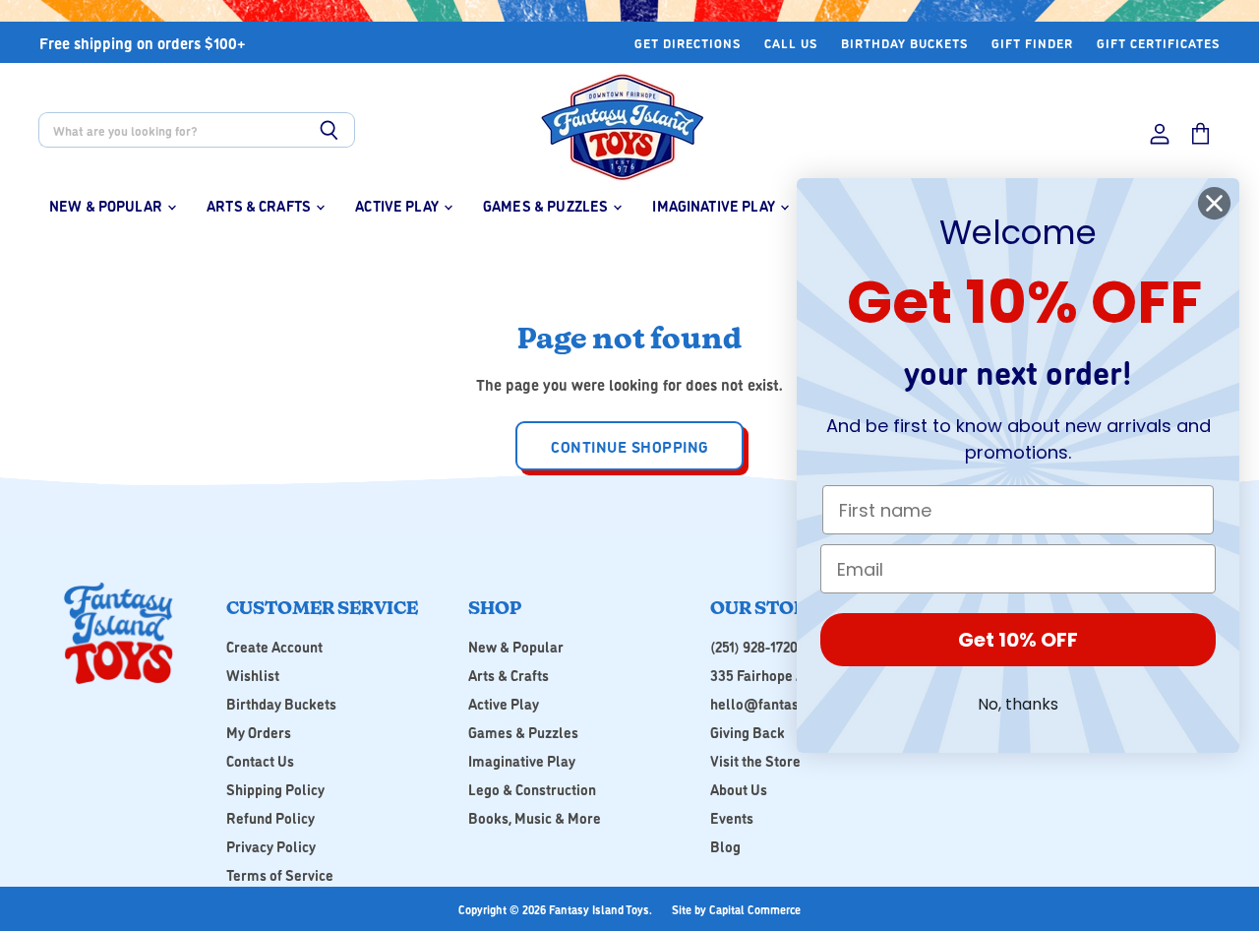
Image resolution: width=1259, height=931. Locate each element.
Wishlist (252, 674)
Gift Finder (1032, 42)
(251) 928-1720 (754, 646)
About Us (738, 788)
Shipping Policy (275, 788)
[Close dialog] (1214, 203)
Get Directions (687, 42)
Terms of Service (279, 874)
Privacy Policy (271, 846)
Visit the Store (755, 760)
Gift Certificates (1158, 42)
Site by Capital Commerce (736, 908)
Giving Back (747, 731)
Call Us (790, 42)
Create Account (274, 646)
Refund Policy (270, 817)
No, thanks (1018, 704)
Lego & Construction (532, 788)
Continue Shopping (629, 446)
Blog (725, 846)
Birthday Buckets (904, 42)
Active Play (398, 205)
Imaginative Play (715, 205)
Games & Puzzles (547, 205)
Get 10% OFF (1018, 639)
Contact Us (260, 760)
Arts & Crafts (260, 205)
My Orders (258, 731)
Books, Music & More (534, 817)
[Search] (329, 130)
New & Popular (107, 205)
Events (731, 817)
